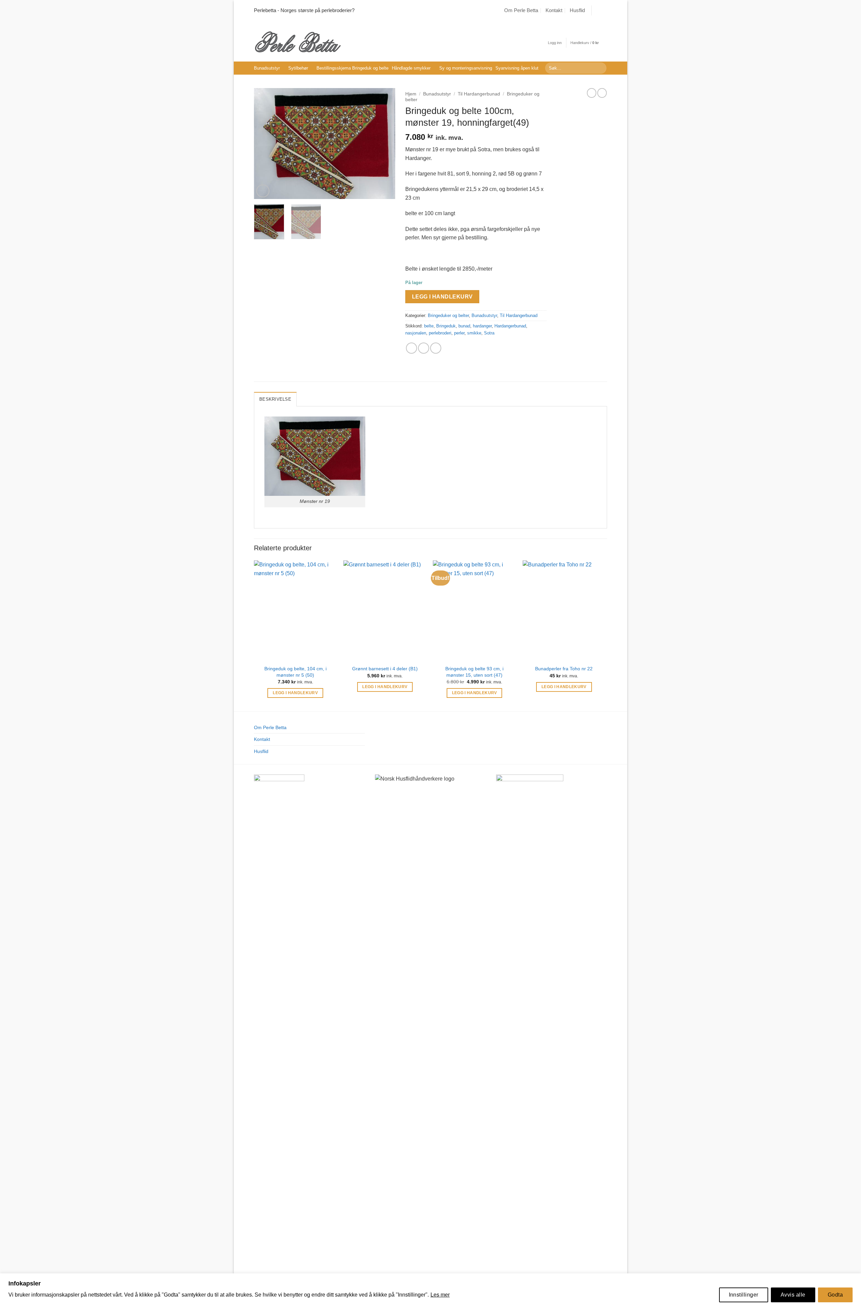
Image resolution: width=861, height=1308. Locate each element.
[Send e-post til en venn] (423, 348)
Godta (835, 1295)
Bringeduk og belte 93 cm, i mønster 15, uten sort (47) (474, 672)
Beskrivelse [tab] (275, 399)
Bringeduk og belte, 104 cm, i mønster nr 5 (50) (295, 672)
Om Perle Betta (521, 10)
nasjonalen (415, 332)
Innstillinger (743, 1295)
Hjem (410, 93)
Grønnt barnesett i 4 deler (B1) (385, 668)
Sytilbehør (298, 68)
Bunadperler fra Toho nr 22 (564, 668)
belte (429, 325)
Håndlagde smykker (411, 68)
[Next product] (591, 92)
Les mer (440, 1295)
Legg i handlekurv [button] (295, 693)
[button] (555, 42)
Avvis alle (793, 1295)
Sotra (489, 332)
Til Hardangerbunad (479, 93)
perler (459, 332)
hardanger (482, 325)
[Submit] (600, 68)
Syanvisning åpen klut (516, 68)
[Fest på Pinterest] (435, 348)
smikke (474, 332)
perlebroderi (440, 332)
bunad (464, 325)
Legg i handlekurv (442, 297)
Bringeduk (446, 325)
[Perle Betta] (297, 41)
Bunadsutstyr (267, 68)
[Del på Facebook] (411, 348)
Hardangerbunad (510, 325)
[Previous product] (602, 92)
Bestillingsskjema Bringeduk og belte (352, 68)
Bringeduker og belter (448, 315)
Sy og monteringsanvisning (465, 68)
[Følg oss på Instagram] (604, 10)
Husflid (577, 10)
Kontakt (554, 10)
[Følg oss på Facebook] (597, 10)
